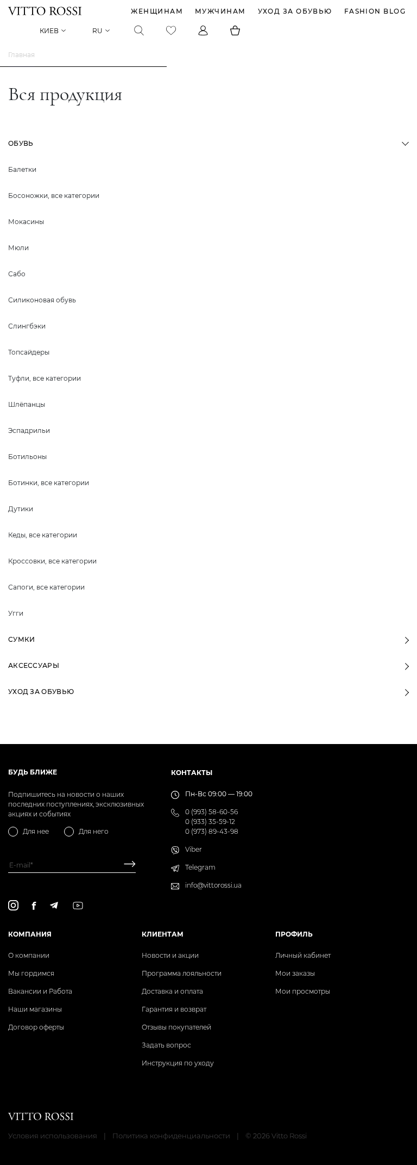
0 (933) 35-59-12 (210, 821)
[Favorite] (171, 30)
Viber (193, 849)
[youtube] (78, 905)
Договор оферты (36, 1027)
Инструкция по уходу (178, 1063)
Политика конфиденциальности (171, 1135)
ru (97, 31)
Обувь (21, 143)
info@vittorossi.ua (213, 885)
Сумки (21, 639)
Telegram (200, 867)
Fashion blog (375, 11)
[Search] (139, 30)
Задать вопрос (166, 1045)
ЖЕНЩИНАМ (157, 11)
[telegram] (53, 905)
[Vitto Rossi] (44, 11)
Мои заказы (295, 973)
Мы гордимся (31, 973)
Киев (49, 31)
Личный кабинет (303, 955)
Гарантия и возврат (174, 1009)
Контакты (191, 773)
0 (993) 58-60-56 (211, 812)
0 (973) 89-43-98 (211, 831)
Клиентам (163, 934)
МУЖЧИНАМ (220, 11)
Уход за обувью (295, 11)
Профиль (294, 934)
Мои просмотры (302, 991)
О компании (28, 955)
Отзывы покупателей (176, 1027)
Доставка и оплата (172, 991)
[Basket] (235, 30)
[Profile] (203, 30)
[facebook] (33, 905)
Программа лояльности (182, 973)
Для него (94, 831)
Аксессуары (33, 665)
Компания (30, 934)
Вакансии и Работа (40, 991)
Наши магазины (35, 1009)
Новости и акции (170, 955)
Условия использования (52, 1135)
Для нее (36, 831)
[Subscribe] (126, 865)
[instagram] (13, 905)
